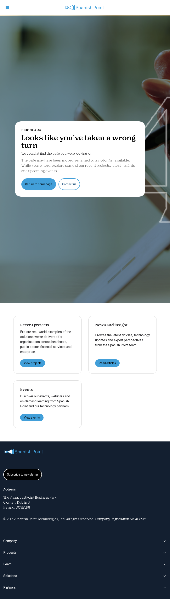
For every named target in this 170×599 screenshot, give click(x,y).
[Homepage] (85, 7)
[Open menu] (7, 7)
